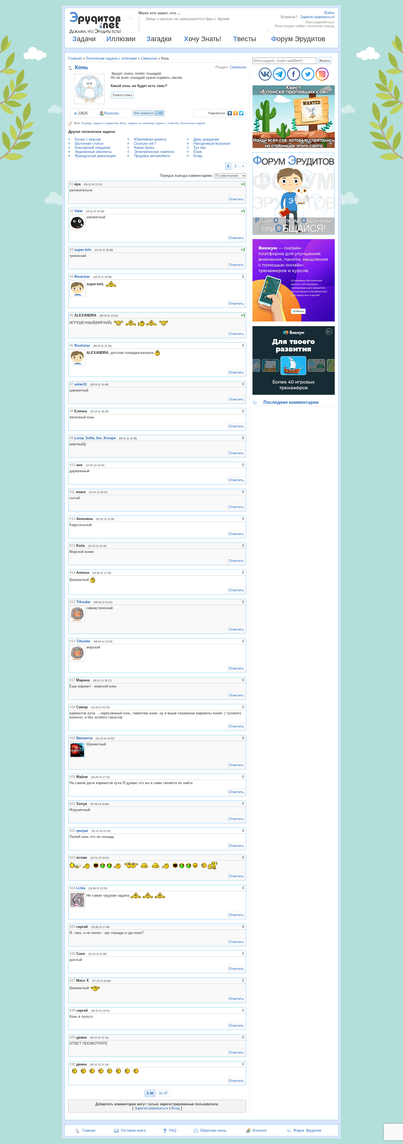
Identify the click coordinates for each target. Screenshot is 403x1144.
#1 (71, 184)
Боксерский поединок (92, 148)
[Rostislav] (85, 284)
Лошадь (86, 123)
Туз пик (200, 148)
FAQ (172, 1130)
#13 (72, 546)
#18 (72, 707)
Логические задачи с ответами (111, 58)
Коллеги (259, 1130)
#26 (72, 954)
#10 (72, 465)
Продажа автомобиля (152, 156)
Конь (123, 123)
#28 (72, 1010)
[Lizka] (85, 895)
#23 (72, 857)
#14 (72, 572)
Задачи (84, 39)
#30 (72, 1064)
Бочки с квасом (88, 139)
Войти (329, 13)
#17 (72, 680)
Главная (75, 58)
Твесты (244, 39)
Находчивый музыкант (212, 143)
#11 (72, 492)
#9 (71, 438)
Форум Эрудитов (298, 39)
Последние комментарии (291, 402)
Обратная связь (213, 1130)
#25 (72, 927)
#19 (72, 738)
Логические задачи (192, 123)
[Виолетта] (85, 744)
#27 (72, 980)
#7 (71, 384)
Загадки (159, 39)
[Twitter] (241, 113)
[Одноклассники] (236, 113)
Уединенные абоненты (93, 152)
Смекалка (149, 58)
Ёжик (198, 152)
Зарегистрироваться (317, 17)
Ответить (236, 199)
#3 (71, 250)
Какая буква (144, 148)
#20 (72, 777)
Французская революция (95, 156)
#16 (72, 641)
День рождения (206, 139)
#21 (72, 804)
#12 (72, 519)
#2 (71, 211)
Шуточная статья (89, 143)
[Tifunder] (85, 608)
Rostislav (111, 113)
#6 (71, 345)
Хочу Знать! (202, 39)
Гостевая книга (133, 1130)
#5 (71, 315)
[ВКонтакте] (230, 113)
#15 (72, 602)
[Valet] (85, 217)
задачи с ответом (166, 123)
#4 (71, 277)
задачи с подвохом (105, 123)
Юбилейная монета (150, 139)
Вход (175, 1108)
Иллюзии (120, 39)
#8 (71, 411)
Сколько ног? (145, 143)
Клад (198, 156)
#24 (72, 888)
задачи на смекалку (141, 123)
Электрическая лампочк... (155, 152)
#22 (72, 831)
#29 (72, 1037)
